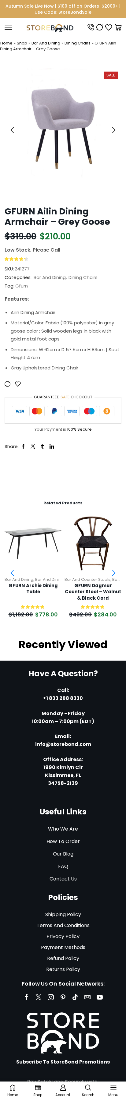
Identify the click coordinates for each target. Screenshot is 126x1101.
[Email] (87, 997)
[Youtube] (100, 997)
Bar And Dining (45, 43)
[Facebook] (26, 997)
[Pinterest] (63, 997)
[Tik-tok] (75, 997)
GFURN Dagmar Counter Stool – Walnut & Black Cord (93, 592)
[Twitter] (38, 997)
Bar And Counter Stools (87, 579)
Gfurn (21, 286)
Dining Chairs (78, 43)
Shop (22, 43)
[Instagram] (51, 997)
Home (6, 43)
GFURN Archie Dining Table (33, 589)
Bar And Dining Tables (56, 579)
